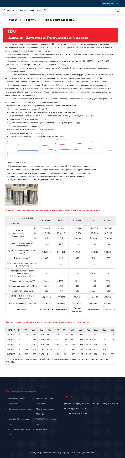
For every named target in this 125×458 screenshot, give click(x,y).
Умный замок (42, 429)
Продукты (30, 19)
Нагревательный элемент (20, 409)
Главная (12, 19)
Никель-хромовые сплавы (59, 19)
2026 (75, 452)
